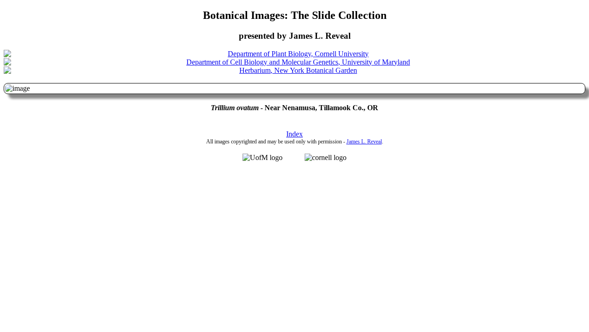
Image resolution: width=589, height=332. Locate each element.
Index (294, 134)
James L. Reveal (364, 141)
